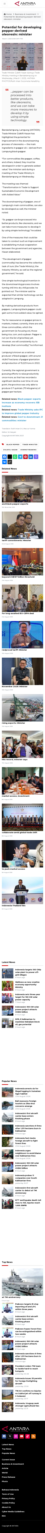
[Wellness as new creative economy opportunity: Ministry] (7, 985)
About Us (6, 1507)
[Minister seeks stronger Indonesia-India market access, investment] (22, 780)
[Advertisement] (22, 935)
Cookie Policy (8, 1503)
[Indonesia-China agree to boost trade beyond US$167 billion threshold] (22, 561)
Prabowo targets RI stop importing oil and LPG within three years (26, 1306)
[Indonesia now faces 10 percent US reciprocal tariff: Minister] (22, 634)
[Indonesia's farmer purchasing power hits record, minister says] (22, 744)
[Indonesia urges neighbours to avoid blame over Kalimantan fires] (7, 1154)
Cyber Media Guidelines (13, 1511)
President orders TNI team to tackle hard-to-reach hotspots (28, 1368)
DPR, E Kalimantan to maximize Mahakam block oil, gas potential (27, 1022)
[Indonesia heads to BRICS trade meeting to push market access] (22, 854)
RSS (4, 1516)
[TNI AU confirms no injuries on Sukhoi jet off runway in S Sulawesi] (7, 1394)
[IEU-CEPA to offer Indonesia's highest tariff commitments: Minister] (22, 525)
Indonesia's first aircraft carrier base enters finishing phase (26, 1116)
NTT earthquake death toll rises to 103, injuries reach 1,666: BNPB (28, 1203)
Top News (7, 1262)
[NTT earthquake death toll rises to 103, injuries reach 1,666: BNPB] (7, 1204)
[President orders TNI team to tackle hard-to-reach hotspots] (7, 1369)
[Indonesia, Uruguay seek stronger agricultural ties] (7, 1407)
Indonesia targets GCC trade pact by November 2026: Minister (20, 685)
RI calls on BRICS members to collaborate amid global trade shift (19, 831)
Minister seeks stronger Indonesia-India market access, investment (22, 794)
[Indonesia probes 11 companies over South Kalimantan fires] (7, 1179)
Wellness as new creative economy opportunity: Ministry (27, 984)
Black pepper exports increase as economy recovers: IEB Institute (21, 402)
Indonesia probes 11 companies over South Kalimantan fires (26, 1178)
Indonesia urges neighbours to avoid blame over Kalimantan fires (28, 1153)
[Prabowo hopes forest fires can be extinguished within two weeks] (7, 1332)
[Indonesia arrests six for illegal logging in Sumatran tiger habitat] (7, 1092)
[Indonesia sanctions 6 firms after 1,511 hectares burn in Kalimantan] (7, 1129)
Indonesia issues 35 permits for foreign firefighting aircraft (28, 1381)
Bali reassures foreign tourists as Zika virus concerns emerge (25, 1103)
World (5, 1473)
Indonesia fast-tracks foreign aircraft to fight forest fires (26, 1141)
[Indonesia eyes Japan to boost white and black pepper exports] (22, 488)
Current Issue (8, 1460)
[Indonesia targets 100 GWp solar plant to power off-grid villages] (7, 973)
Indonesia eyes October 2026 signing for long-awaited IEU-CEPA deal (21, 612)
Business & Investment (25, 14)
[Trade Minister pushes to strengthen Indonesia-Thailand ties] (22, 890)
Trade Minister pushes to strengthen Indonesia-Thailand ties (20, 904)
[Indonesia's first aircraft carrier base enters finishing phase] (7, 1117)
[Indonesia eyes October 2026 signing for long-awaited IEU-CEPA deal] (22, 598)
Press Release (8, 1477)
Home (9, 14)
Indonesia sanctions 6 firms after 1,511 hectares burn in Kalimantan (28, 1128)
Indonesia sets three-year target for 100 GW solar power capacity (27, 997)
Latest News (8, 962)
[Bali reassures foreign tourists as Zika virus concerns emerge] (7, 1104)
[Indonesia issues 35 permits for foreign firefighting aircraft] (7, 1382)
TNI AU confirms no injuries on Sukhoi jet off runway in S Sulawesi (28, 1393)
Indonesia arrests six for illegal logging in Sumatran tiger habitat (28, 1091)
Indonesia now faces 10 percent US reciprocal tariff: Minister (19, 648)
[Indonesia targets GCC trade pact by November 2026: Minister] (22, 671)
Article (5, 1468)
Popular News (9, 1081)
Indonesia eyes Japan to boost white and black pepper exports (20, 502)
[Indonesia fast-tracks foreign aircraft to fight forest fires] (7, 1142)
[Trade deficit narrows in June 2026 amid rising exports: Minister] (22, 707)
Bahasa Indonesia (10, 1490)
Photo (5, 1481)
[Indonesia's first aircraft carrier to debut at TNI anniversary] (7, 1191)
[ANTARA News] (25, 3)
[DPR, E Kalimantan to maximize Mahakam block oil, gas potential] (7, 1023)
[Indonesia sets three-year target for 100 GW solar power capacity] (7, 998)
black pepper (12, 444)
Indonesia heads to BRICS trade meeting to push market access (22, 867)
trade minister (29, 444)
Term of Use (8, 1494)
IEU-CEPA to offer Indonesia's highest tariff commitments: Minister (21, 539)
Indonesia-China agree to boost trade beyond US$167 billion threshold (21, 575)
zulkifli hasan (10, 450)
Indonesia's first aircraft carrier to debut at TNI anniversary (26, 1190)
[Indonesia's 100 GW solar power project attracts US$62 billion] (7, 1010)
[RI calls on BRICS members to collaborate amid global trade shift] (22, 817)
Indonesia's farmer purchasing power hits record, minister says (21, 758)
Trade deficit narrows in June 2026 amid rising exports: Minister (22, 721)
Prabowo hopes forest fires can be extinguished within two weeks (28, 1331)
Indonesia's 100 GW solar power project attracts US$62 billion (27, 1009)
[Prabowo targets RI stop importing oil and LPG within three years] (7, 1307)
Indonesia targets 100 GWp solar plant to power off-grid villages (28, 972)
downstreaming (28, 450)
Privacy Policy (8, 1498)
